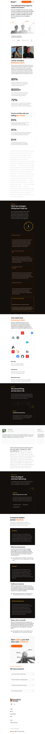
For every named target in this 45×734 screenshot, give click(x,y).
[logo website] (13, 2)
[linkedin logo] (11, 704)
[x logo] (14, 704)
